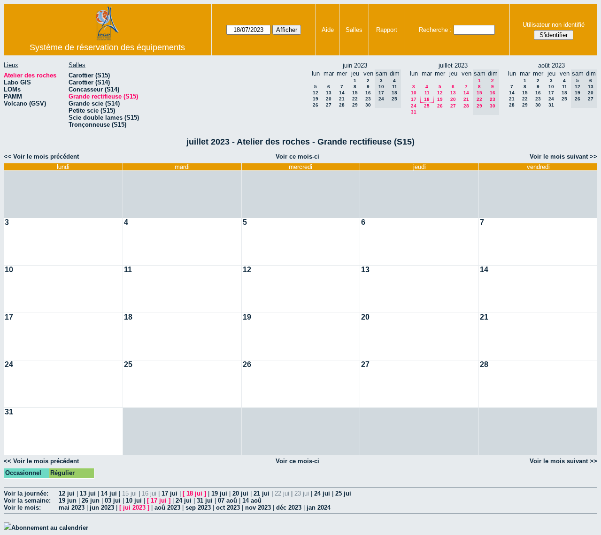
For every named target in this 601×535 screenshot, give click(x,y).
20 (328, 98)
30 (368, 104)
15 (355, 92)
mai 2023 (72, 507)
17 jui (169, 493)
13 (328, 92)
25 (427, 105)
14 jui (109, 493)
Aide (328, 29)
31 (413, 112)
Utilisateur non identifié (554, 24)
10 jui (134, 500)
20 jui (240, 493)
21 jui (262, 493)
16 (368, 92)
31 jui (205, 500)
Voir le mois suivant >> (563, 156)
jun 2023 (102, 507)
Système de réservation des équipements (107, 47)
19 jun (68, 500)
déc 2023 (288, 507)
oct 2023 (228, 507)
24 (413, 105)
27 (328, 104)
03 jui (113, 500)
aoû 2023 (167, 507)
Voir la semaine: (27, 500)
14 (342, 92)
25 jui (343, 493)
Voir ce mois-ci (297, 156)
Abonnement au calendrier (49, 527)
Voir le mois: (22, 507)
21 (342, 98)
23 (368, 98)
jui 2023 (134, 507)
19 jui (219, 493)
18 (427, 99)
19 (315, 98)
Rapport (386, 29)
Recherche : (435, 29)
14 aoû (252, 500)
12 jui (67, 493)
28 (342, 104)
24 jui (322, 493)
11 (427, 92)
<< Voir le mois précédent (41, 156)
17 (413, 99)
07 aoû (227, 500)
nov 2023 (258, 507)
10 (413, 92)
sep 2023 (198, 507)
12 (315, 92)
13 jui (88, 493)
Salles (354, 29)
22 (355, 98)
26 (315, 104)
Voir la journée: (26, 493)
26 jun (91, 500)
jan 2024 (319, 507)
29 (355, 104)
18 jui (194, 493)
